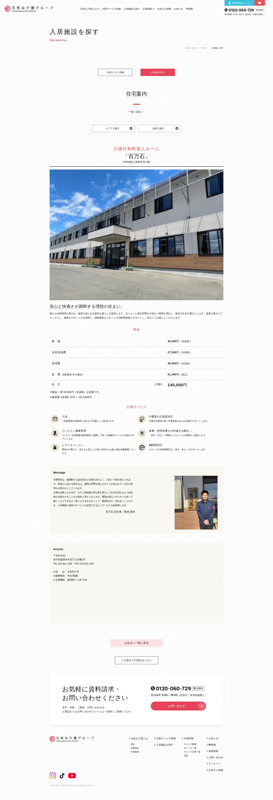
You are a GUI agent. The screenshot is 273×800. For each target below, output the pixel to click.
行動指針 (135, 748)
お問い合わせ (176, 706)
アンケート (215, 763)
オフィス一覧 (190, 748)
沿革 (186, 755)
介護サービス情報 (111, 8)
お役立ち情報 (164, 8)
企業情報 (147, 8)
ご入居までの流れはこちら (136, 660)
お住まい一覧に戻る (136, 642)
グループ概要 (190, 744)
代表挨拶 (135, 752)
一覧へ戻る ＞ (136, 111)
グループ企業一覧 (192, 752)
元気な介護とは (88, 8)
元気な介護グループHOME (195, 48)
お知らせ (178, 8)
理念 (133, 744)
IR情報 (189, 8)
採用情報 (213, 751)
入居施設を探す (131, 8)
